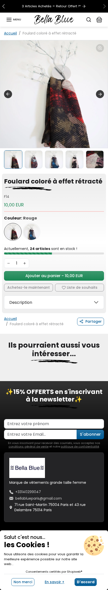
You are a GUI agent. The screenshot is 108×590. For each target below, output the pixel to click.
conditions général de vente (28, 447)
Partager (93, 321)
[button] (13, 20)
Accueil (10, 33)
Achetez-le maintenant (28, 287)
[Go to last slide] (8, 94)
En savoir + (54, 581)
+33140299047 (28, 491)
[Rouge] (13, 232)
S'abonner (90, 434)
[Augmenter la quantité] (24, 263)
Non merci (23, 581)
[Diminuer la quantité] (8, 263)
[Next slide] (100, 94)
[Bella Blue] (54, 19)
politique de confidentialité (80, 447)
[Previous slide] (6, 378)
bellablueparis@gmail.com (38, 498)
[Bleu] (31, 232)
